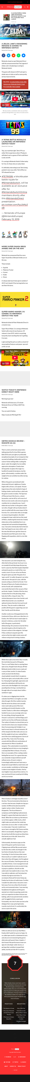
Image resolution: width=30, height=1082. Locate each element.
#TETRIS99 (7, 176)
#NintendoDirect (15, 198)
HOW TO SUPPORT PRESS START (15, 2)
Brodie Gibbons (5, 445)
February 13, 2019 (10, 219)
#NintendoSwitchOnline (14, 192)
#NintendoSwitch (11, 182)
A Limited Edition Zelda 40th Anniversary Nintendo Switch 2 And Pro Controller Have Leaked (18, 16)
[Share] (3, 55)
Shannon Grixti (5, 50)
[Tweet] (8, 55)
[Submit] (13, 55)
